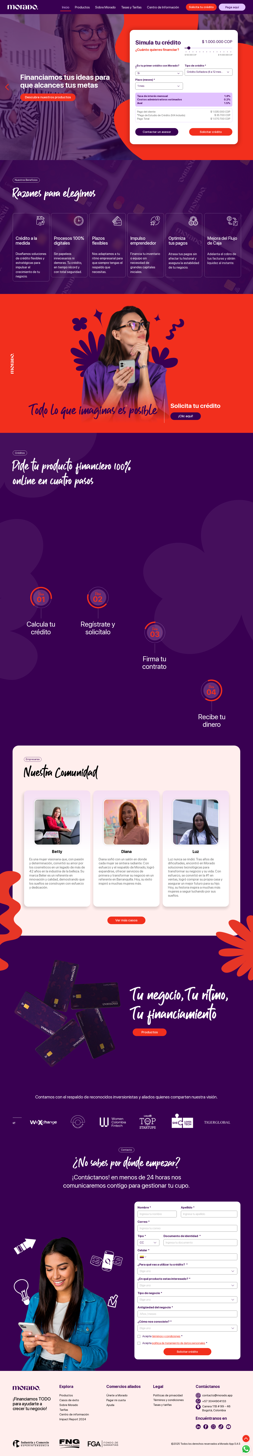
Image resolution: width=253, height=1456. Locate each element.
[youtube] (228, 1426)
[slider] (188, 48)
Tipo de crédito (194, 65)
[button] (78, 1409)
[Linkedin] (198, 1426)
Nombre (144, 1207)
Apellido (187, 1207)
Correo (144, 1221)
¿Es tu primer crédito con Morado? (157, 65)
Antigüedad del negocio (155, 1307)
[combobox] (148, 1242)
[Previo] (7, 87)
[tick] (220, 1426)
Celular (143, 1250)
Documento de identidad (182, 1236)
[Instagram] (213, 1426)
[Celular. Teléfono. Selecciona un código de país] (143, 1256)
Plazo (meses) (144, 80)
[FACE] (205, 1426)
